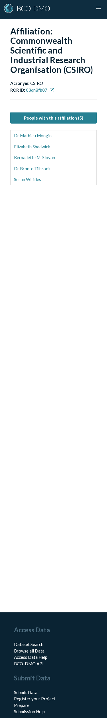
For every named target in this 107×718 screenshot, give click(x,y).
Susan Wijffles (27, 179)
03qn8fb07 (36, 90)
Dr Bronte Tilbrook (32, 168)
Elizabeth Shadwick (32, 146)
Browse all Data (29, 650)
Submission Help (29, 711)
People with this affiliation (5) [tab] (53, 117)
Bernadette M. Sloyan (34, 157)
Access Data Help (30, 657)
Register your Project (34, 698)
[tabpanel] (53, 157)
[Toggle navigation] (98, 8)
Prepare (21, 705)
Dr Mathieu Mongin (33, 135)
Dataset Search (28, 644)
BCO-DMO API (29, 663)
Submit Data (25, 692)
